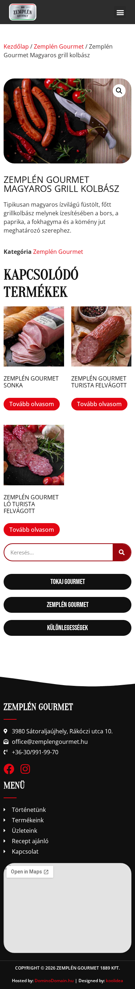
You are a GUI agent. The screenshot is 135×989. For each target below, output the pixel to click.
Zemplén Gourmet (59, 46)
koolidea (114, 980)
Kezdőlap (16, 46)
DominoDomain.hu (54, 980)
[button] (120, 12)
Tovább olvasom (31, 404)
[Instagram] (25, 769)
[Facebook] (9, 769)
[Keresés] (122, 552)
